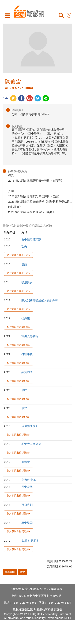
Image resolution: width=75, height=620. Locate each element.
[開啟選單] (7, 15)
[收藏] (13, 98)
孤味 (24, 390)
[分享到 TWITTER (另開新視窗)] (38, 98)
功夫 (24, 246)
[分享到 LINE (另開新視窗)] (46, 98)
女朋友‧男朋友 (30, 540)
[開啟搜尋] (61, 16)
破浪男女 (27, 282)
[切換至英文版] (69, 14)
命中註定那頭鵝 (31, 239)
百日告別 (27, 505)
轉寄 (22, 572)
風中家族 (27, 487)
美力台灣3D (28, 480)
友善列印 (10, 572)
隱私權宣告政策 (23, 609)
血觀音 (25, 462)
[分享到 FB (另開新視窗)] (21, 98)
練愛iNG (26, 372)
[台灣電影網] (28, 11)
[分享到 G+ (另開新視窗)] (29, 98)
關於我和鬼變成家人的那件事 (39, 300)
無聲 (24, 408)
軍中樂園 (27, 523)
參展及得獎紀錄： (19, 171)
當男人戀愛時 (29, 336)
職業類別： (18, 110)
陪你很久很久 (29, 426)
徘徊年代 (27, 354)
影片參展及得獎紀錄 (18, 255)
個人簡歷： (18, 126)
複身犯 (25, 318)
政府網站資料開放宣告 (48, 609)
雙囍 (24, 264)
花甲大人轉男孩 (31, 444)
